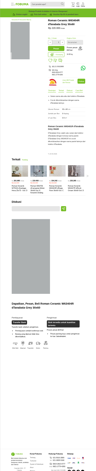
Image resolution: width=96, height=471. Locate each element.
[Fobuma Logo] (22, 4)
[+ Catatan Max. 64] (55, 60)
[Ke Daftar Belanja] (50, 60)
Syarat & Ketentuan (36, 464)
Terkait (61, 90)
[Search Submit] (62, 4)
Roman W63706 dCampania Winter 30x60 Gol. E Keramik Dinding (37, 189)
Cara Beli (79, 90)
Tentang (32, 457)
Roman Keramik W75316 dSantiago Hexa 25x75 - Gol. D (19, 188)
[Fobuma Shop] (13, 454)
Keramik (15, 20)
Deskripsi (52, 90)
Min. (52, 38)
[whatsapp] (60, 62)
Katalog (25, 160)
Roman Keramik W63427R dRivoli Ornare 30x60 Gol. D (76, 188)
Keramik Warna (25, 20)
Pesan (56, 49)
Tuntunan (33, 461)
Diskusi (69, 90)
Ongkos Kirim (71, 38)
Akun (31, 467)
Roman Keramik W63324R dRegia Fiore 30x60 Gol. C (56, 188)
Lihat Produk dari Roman (68, 81)
